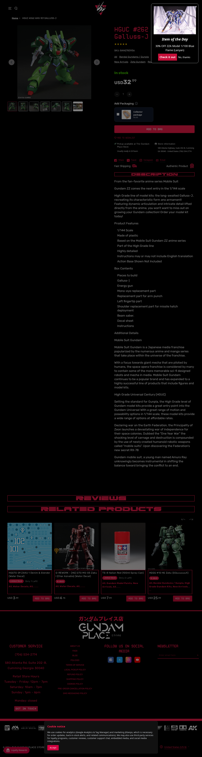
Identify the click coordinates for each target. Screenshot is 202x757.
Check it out (168, 57)
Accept (53, 747)
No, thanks (184, 57)
